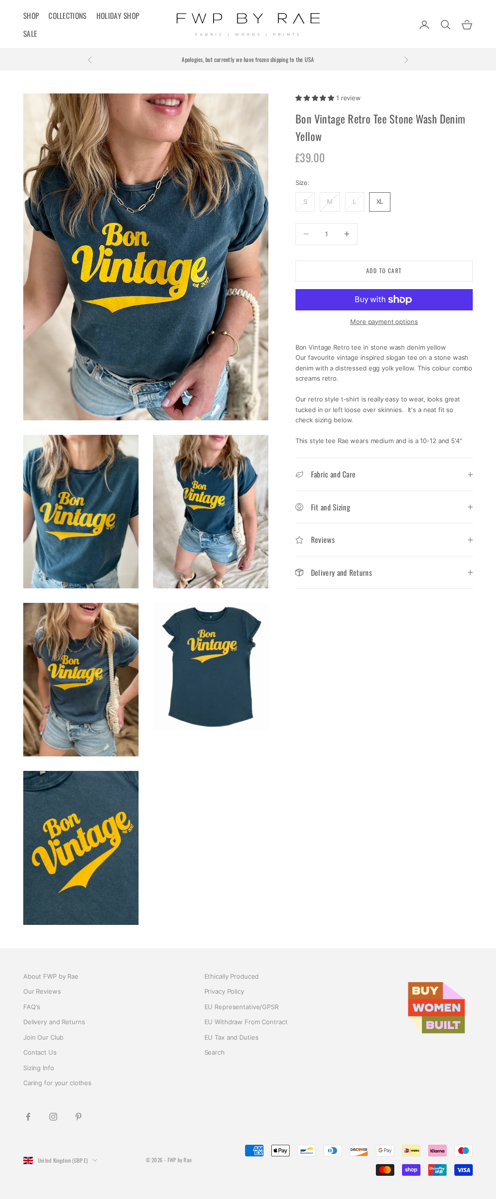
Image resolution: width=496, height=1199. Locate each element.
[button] (315, 98)
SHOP (31, 15)
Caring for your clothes (57, 1083)
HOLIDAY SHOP (118, 15)
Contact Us (40, 1052)
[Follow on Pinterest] (78, 1117)
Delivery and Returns (54, 1022)
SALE (30, 33)
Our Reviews (42, 991)
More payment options (384, 321)
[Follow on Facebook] (28, 1117)
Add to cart (384, 270)
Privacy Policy (224, 991)
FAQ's (31, 1007)
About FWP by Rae (50, 976)
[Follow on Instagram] (53, 1117)
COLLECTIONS (67, 15)
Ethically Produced (231, 976)
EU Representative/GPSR (241, 1007)
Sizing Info (38, 1068)
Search (214, 1052)
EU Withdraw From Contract (246, 1022)
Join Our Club (43, 1037)
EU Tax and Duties (231, 1037)
